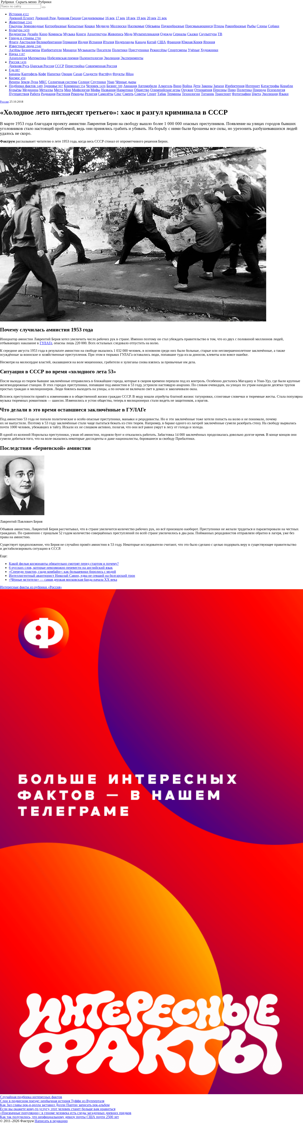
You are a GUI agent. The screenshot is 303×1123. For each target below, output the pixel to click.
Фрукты (118, 74)
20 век (151, 18)
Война (187, 86)
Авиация (130, 86)
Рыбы (251, 26)
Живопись (115, 34)
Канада (140, 42)
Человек (96, 86)
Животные (20, 22)
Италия (108, 42)
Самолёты (105, 94)
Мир (67, 90)
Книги (81, 34)
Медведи (102, 26)
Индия (83, 42)
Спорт (151, 94)
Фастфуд (105, 74)
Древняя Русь (19, 66)
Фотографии (241, 94)
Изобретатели (51, 50)
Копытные (76, 26)
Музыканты (87, 50)
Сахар (77, 74)
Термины (174, 94)
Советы (140, 94)
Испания (95, 42)
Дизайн (32, 34)
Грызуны (15, 26)
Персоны (220, 90)
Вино (177, 86)
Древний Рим (45, 18)
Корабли (286, 86)
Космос (17, 78)
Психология (276, 90)
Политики (120, 50)
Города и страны (25, 38)
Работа (35, 94)
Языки (284, 94)
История (19, 14)
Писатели (103, 50)
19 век (141, 18)
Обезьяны (152, 26)
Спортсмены (177, 50)
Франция (174, 42)
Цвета (256, 94)
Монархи (70, 50)
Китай (151, 42)
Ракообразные (235, 26)
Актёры (15, 50)
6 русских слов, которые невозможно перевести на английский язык (61, 567)
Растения (63, 94)
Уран (110, 82)
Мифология (81, 90)
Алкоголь (165, 86)
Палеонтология (91, 58)
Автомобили (147, 86)
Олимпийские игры (165, 90)
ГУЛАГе (46, 343)
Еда (14, 70)
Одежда (166, 34)
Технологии (191, 94)
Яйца (130, 74)
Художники (209, 50)
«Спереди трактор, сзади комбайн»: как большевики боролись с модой (62, 571)
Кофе (42, 74)
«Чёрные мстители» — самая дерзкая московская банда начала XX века (63, 579)
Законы (206, 86)
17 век (120, 18)
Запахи (218, 86)
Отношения (203, 90)
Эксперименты (131, 58)
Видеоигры (17, 34)
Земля (25, 82)
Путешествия (19, 94)
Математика (37, 58)
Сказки (192, 34)
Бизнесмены (31, 50)
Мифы (95, 90)
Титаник (207, 94)
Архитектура (97, 34)
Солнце (84, 82)
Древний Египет (21, 18)
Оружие (187, 90)
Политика (244, 90)
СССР (59, 66)
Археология (18, 58)
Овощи (66, 74)
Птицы (219, 26)
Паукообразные (172, 26)
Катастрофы (270, 86)
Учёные (194, 50)
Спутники (98, 82)
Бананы (14, 74)
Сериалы (179, 34)
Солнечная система (62, 82)
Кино (43, 34)
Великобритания (49, 42)
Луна (34, 82)
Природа (259, 90)
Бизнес (114, 86)
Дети (197, 86)
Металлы (46, 90)
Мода (128, 34)
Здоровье (53, 86)
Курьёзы (15, 90)
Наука (17, 54)
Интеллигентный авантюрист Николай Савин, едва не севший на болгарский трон (72, 575)
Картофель (29, 74)
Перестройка (75, 66)
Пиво (232, 90)
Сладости (90, 74)
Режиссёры (158, 50)
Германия (70, 42)
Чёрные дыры (125, 82)
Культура (19, 30)
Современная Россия (101, 66)
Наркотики (124, 90)
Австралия (27, 42)
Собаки (273, 26)
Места (58, 90)
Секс (118, 94)
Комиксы (55, 34)
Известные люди (25, 46)
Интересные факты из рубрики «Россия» (31, 587)
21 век (162, 18)
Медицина (30, 90)
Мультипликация (146, 34)
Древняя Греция (69, 18)
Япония (209, 42)
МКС (43, 82)
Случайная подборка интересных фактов (31, 1097)
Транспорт (223, 94)
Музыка (69, 34)
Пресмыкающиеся (199, 26)
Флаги (13, 42)
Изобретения (234, 86)
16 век (110, 18)
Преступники (138, 50)
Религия (91, 94)
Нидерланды (124, 42)
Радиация (48, 94)
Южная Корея (191, 42)
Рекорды (77, 94)
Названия (108, 90)
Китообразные (56, 26)
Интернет (252, 86)
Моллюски (118, 26)
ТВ (220, 34)
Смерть (128, 94)
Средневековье (93, 18)
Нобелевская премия (63, 58)
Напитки (54, 74)
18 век (131, 18)
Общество (141, 90)
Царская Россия (42, 66)
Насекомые (136, 26)
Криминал (74, 86)
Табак (161, 94)
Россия (17, 62)
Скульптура (208, 34)
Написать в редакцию (51, 1121)
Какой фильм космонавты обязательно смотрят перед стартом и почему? (64, 563)
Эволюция (112, 58)
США (161, 42)
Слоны (262, 26)
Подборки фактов (26, 86)
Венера (14, 82)
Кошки (90, 26)
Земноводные (33, 26)
